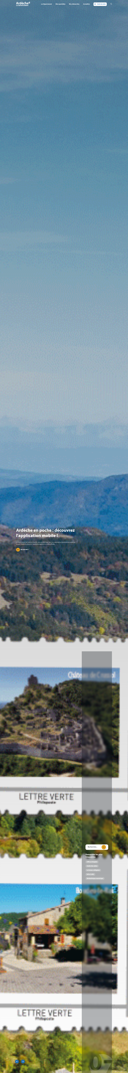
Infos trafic (90, 874)
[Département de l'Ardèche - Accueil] (23, 4)
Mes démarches (74, 4)
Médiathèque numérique (95, 878)
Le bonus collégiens (93, 870)
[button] (111, 4)
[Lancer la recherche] (104, 847)
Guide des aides (101, 4)
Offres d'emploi (92, 862)
